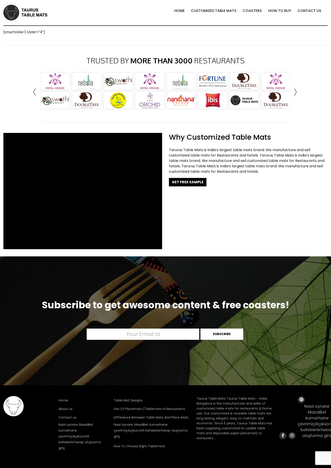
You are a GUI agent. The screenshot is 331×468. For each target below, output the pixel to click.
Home (179, 10)
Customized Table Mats (213, 10)
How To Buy (279, 10)
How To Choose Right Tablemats (139, 446)
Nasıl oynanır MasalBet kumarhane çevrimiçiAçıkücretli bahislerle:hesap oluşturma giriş (80, 436)
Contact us (67, 417)
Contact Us (309, 10)
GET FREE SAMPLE (188, 182)
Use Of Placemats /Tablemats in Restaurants (149, 409)
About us (66, 409)
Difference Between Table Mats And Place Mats (151, 417)
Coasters (252, 10)
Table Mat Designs (128, 400)
